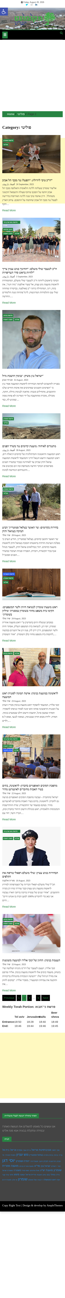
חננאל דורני (34, 1161)
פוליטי (5, 144)
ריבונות (40, 1180)
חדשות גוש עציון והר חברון (10, 222)
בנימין (56, 1155)
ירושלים (54, 1166)
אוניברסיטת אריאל (41, 1149)
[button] (4, 12)
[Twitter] (27, 5)
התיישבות (52, 1161)
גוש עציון (22, 1154)
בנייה (60, 1155)
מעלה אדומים (34, 1170)
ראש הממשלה (49, 1179)
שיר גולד (6, 535)
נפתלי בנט (51, 1175)
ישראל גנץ (45, 1166)
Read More (9, 210)
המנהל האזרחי (10, 1155)
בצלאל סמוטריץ (36, 1155)
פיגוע (16, 1174)
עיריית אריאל (31, 1175)
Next (45, 997)
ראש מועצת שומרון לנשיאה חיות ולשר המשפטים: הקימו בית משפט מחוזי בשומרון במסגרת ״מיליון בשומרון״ (29, 611)
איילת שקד (27, 1150)
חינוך (41, 1161)
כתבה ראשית (8, 233)
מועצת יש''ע (46, 1170)
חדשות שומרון (8, 140)
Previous (9, 997)
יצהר (59, 1166)
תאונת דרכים (6, 1180)
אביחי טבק (7, 380)
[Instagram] (32, 5)
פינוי (11, 1175)
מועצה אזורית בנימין (26, 1166)
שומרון (23, 1179)
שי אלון (14, 1180)
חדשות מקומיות (8, 574)
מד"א (37, 1166)
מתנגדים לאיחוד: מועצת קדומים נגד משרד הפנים (29, 446)
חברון (46, 1161)
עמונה (22, 1175)
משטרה (17, 1170)
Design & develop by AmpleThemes (43, 1205)
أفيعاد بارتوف (8, 184)
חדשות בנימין (8, 315)
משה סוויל (25, 1170)
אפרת (19, 1150)
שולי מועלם (32, 1180)
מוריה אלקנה (8, 880)
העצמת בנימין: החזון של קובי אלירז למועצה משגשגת (31, 960)
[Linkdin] (36, 5)
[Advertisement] (32, 77)
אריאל (13, 1150)
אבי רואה (55, 1150)
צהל (7, 1175)
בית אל (5, 1149)
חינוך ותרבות (7, 229)
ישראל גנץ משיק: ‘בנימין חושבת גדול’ (22, 375)
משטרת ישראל (7, 1170)
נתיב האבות (41, 1175)
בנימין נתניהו (48, 1155)
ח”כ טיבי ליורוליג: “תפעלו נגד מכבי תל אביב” (27, 180)
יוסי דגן (8, 1160)
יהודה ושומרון (22, 1161)
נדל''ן (58, 1175)
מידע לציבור (7, 750)
